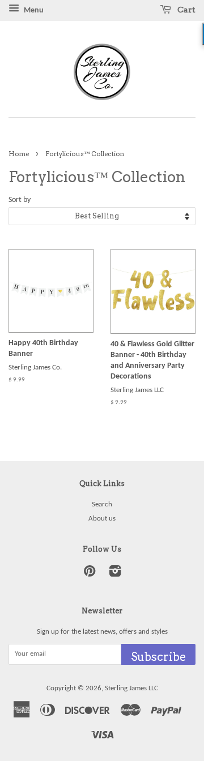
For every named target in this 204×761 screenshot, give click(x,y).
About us (102, 518)
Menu (33, 10)
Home (18, 154)
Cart (186, 9)
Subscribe (158, 657)
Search (102, 504)
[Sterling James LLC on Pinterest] (89, 574)
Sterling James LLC (131, 688)
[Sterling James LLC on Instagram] (115, 574)
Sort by (19, 200)
